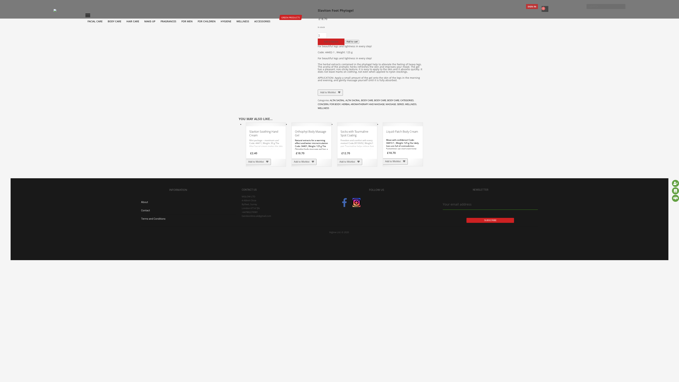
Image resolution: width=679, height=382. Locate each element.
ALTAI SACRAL (337, 100)
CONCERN (323, 104)
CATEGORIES (407, 100)
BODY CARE (367, 100)
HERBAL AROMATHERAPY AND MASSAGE (363, 104)
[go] (622, 6)
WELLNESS (410, 104)
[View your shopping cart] (545, 6)
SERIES (400, 104)
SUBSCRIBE (490, 220)
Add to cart (352, 41)
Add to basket (331, 41)
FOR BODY (335, 104)
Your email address (457, 204)
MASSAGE (391, 104)
